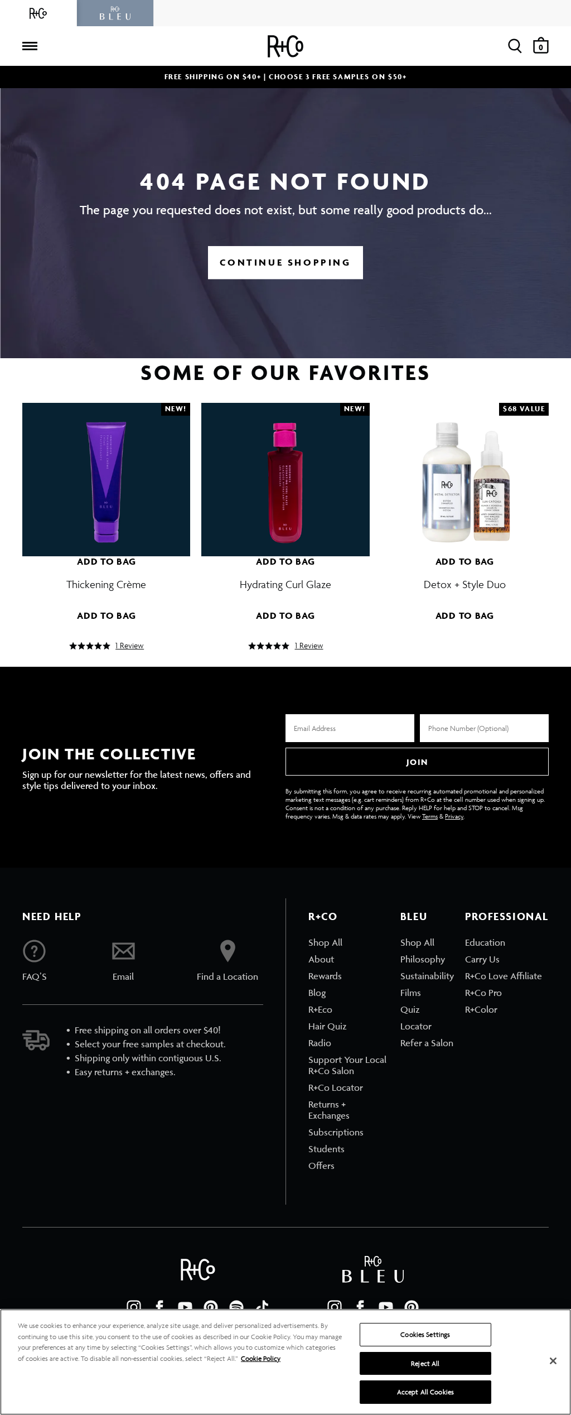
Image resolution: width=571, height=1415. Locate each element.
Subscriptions (336, 1132)
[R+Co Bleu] (115, 13)
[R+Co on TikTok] (262, 1307)
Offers (321, 1165)
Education (485, 942)
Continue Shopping (285, 262)
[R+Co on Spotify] (236, 1307)
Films (410, 992)
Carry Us (482, 959)
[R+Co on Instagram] (134, 1307)
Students (326, 1148)
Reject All (425, 1363)
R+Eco (320, 1009)
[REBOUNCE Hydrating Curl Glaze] (285, 474)
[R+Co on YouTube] (185, 1307)
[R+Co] (38, 13)
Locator (416, 1026)
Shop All (325, 942)
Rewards (325, 975)
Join (417, 762)
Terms (430, 816)
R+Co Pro (483, 992)
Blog (317, 992)
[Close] (553, 1361)
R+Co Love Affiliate (503, 975)
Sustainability (427, 975)
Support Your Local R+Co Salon (347, 1065)
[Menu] (29, 46)
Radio (319, 1042)
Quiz (410, 1009)
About (321, 959)
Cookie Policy (260, 1358)
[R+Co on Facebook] (159, 1307)
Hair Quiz (327, 1026)
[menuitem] (348, 942)
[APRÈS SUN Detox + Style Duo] (465, 474)
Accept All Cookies (425, 1392)
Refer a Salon (426, 1042)
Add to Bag (106, 561)
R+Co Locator (335, 1087)
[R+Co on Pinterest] (211, 1307)
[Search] (515, 46)
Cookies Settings (425, 1334)
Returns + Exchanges (329, 1110)
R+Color (481, 1009)
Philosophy (422, 959)
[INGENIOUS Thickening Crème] (106, 474)
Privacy (454, 816)
